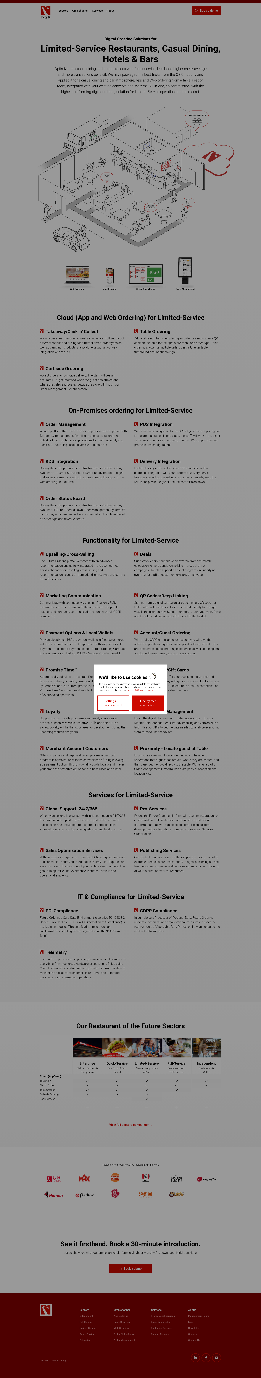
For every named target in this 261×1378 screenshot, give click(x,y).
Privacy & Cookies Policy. (140, 690)
